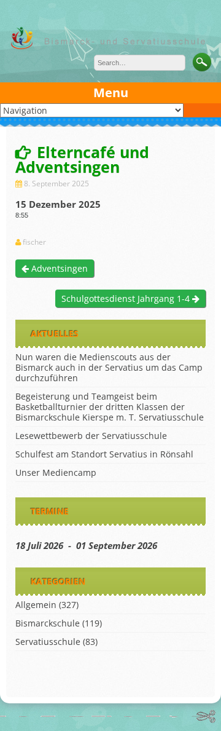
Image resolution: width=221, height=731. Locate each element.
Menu (110, 92)
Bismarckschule (47, 623)
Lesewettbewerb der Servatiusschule (91, 435)
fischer (34, 242)
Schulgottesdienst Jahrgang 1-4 (126, 298)
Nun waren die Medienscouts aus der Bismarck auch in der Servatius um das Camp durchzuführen (109, 367)
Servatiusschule (47, 641)
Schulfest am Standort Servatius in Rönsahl (104, 454)
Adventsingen (58, 268)
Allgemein (35, 604)
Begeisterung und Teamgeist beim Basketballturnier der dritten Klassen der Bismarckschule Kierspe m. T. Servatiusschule (109, 406)
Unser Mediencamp (55, 472)
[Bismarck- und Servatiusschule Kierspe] (110, 47)
